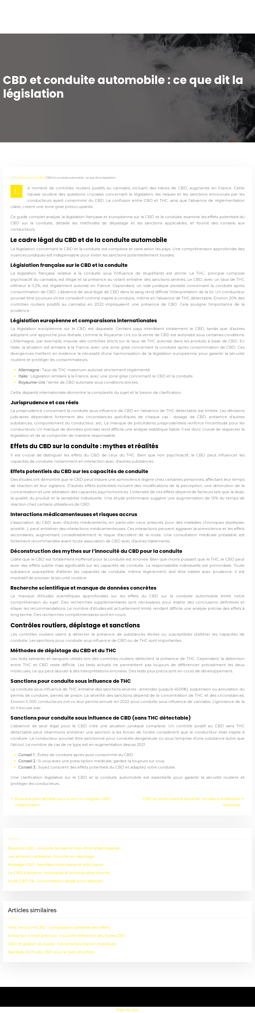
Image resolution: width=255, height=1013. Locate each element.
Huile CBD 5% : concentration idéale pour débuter (55, 881)
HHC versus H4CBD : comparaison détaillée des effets (59, 927)
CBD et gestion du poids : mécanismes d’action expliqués (62, 943)
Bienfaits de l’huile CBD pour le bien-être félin (51, 952)
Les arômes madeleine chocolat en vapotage (51, 856)
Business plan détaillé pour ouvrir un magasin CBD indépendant (63, 801)
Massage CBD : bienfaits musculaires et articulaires (55, 864)
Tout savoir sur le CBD (30, 177)
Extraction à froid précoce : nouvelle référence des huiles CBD (67, 935)
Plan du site (127, 1010)
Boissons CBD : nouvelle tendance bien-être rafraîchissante (64, 848)
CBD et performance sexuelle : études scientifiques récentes (191, 801)
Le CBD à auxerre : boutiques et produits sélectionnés (59, 872)
